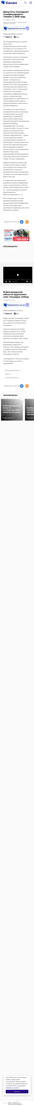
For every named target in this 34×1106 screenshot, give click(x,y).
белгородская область (12, 370)
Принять (17, 1091)
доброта (7, 374)
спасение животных (11, 377)
